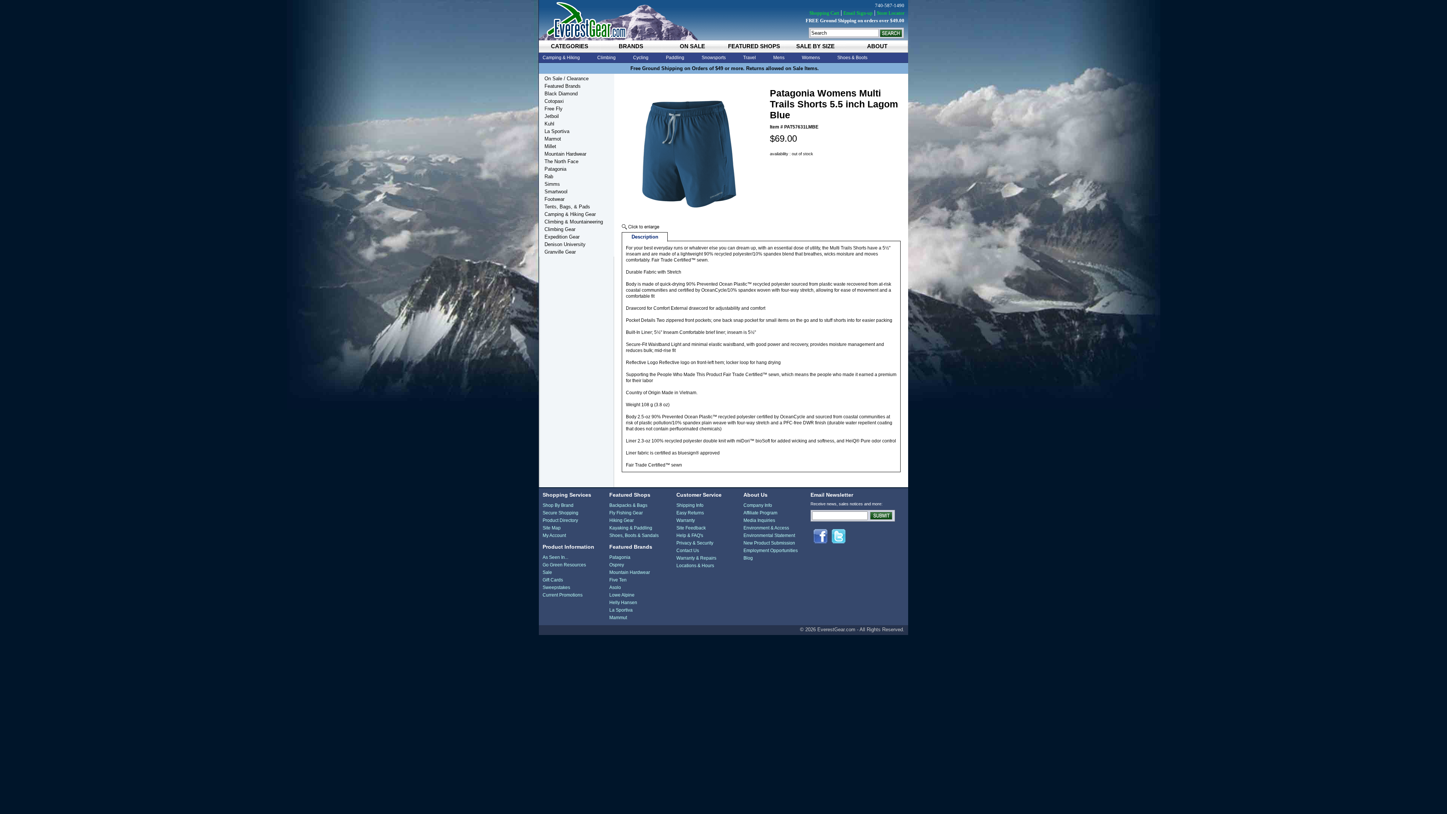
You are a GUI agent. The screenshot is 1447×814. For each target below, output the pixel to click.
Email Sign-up (858, 13)
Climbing (606, 57)
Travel (749, 57)
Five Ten (618, 580)
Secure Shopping (560, 513)
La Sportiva (557, 131)
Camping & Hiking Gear (570, 214)
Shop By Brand (558, 505)
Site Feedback (691, 528)
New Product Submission (769, 543)
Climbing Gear (560, 229)
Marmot (553, 139)
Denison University (565, 244)
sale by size (815, 46)
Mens (779, 57)
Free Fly (554, 109)
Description (645, 237)
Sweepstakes (556, 587)
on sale (692, 46)
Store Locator (890, 13)
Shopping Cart (824, 13)
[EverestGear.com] (723, 20)
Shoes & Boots (852, 57)
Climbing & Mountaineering (574, 222)
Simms (552, 184)
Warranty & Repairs (696, 558)
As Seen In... (555, 557)
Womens (811, 57)
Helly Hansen (623, 602)
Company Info (757, 505)
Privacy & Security (694, 543)
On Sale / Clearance (567, 78)
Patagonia (555, 169)
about (877, 46)
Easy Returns (690, 513)
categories (569, 46)
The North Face (561, 161)
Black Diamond (561, 93)
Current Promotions (563, 595)
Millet (550, 146)
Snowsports (714, 57)
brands (631, 46)
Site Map (552, 528)
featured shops (754, 46)
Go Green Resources (564, 565)
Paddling (675, 57)
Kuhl (549, 124)
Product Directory (560, 520)
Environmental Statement (769, 535)
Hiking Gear (621, 520)
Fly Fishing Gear (626, 513)
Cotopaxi (554, 101)
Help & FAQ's (689, 535)
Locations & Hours (695, 565)
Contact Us (687, 550)
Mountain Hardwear (565, 154)
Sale (547, 572)
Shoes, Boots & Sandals (634, 535)
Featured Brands (563, 86)
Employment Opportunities (770, 550)
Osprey (616, 565)
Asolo (615, 587)
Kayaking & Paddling (630, 528)
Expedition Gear (562, 237)
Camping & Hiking (561, 57)
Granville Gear (560, 252)
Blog (748, 558)
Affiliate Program (760, 513)
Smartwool (556, 191)
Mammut (618, 617)
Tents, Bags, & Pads (567, 207)
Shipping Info (690, 505)
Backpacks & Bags (628, 505)
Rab (549, 176)
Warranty (685, 520)
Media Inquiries (759, 520)
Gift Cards (553, 580)
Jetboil (552, 116)
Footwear (554, 199)
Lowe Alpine (622, 595)
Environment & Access (766, 528)
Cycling (641, 57)
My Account (554, 535)
